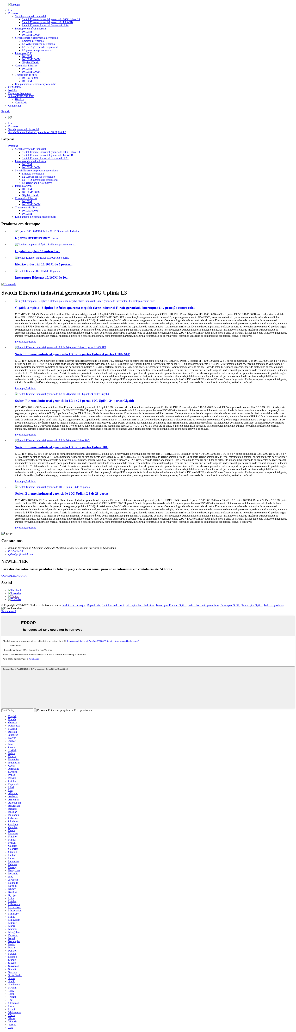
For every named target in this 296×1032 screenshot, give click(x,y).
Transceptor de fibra (26, 74)
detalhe (32, 341)
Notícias (12, 90)
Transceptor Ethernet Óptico (171, 605)
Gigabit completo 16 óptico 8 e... (37, 251)
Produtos (13, 13)
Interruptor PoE (23, 53)
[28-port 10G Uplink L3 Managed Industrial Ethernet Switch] (52, 487)
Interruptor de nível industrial (30, 28)
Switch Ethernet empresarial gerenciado (36, 37)
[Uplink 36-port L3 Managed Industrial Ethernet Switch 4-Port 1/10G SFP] (60, 347)
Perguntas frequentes (19, 93)
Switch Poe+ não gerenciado (203, 605)
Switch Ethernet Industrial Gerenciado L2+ (45, 25)
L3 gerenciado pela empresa (37, 50)
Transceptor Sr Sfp (230, 605)
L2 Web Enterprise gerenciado (38, 43)
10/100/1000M (30, 77)
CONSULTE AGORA (14, 575)
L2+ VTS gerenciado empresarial (40, 47)
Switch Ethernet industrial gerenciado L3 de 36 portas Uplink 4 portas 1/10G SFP (72, 354)
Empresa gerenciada (33, 40)
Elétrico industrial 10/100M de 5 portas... (44, 264)
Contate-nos (14, 105)
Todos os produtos (273, 605)
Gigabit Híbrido (30, 62)
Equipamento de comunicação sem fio (35, 84)
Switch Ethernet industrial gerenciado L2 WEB (47, 22)
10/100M (27, 31)
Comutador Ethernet (26, 65)
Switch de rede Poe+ (113, 605)
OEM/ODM (15, 87)
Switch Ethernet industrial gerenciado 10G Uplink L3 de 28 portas (61, 493)
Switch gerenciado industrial (30, 16)
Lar (10, 10)
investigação (21, 341)
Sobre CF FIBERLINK (21, 96)
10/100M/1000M (31, 34)
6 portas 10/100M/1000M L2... (36, 238)
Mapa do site (94, 605)
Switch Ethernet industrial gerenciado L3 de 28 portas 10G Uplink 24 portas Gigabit (74, 400)
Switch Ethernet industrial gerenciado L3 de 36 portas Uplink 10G (61, 447)
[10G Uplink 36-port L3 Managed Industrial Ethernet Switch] (52, 440)
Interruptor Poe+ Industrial (140, 605)
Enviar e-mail (8, 611)
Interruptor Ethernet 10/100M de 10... (42, 277)
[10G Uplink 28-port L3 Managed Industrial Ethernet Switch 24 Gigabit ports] (62, 394)
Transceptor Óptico (252, 605)
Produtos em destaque (73, 605)
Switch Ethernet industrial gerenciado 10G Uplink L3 (51, 19)
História (19, 99)
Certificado (21, 102)
